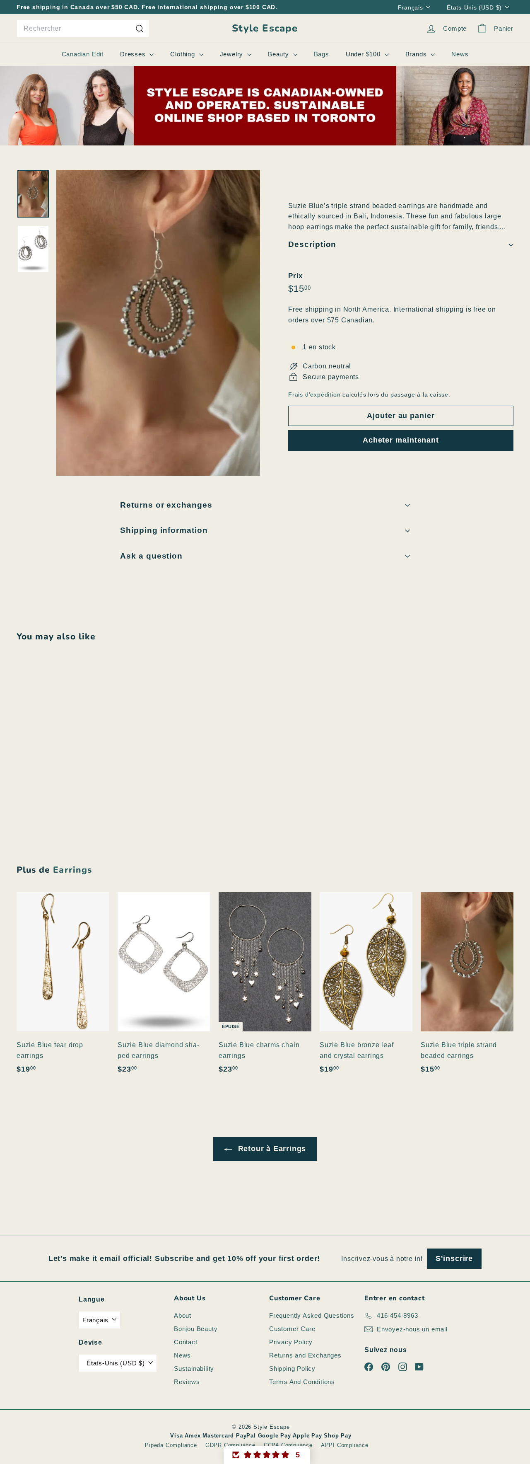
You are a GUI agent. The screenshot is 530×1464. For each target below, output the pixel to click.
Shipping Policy (292, 1368)
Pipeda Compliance (171, 1445)
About (182, 1315)
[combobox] (83, 28)
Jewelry (232, 54)
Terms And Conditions (302, 1381)
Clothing (183, 54)
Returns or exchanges (166, 505)
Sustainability (194, 1368)
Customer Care (292, 1328)
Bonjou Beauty (195, 1328)
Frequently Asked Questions (311, 1315)
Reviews (187, 1381)
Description (312, 244)
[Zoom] (158, 323)
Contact (186, 1341)
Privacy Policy (291, 1341)
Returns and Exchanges (305, 1355)
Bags (321, 54)
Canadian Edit (83, 54)
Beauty (279, 54)
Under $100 (364, 54)
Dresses (133, 54)
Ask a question (151, 556)
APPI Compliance (345, 1445)
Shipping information (164, 530)
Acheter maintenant (401, 440)
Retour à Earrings (271, 1149)
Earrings (72, 870)
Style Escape (265, 28)
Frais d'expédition (314, 395)
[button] (267, 1455)
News (459, 54)
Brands (417, 54)
